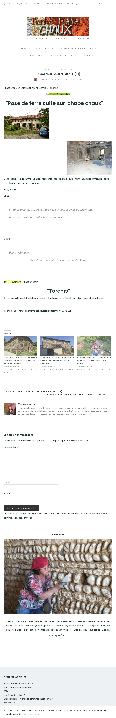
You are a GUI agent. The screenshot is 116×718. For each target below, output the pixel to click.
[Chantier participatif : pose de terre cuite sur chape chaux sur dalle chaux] (94, 346)
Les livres (87, 56)
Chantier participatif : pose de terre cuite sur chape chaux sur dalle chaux (94, 360)
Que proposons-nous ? (63, 56)
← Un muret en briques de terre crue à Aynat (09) (33, 391)
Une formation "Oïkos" (14, 695)
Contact (98, 4)
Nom (7, 482)
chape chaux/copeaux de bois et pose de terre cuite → (79, 394)
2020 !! (7, 691)
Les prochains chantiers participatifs (80, 48)
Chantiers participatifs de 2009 (58, 70)
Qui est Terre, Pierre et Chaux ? (22, 4)
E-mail (8, 493)
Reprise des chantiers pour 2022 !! (20, 683)
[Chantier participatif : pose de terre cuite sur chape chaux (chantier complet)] (57, 346)
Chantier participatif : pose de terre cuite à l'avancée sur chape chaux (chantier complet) (20, 360)
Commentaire (11, 446)
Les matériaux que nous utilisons (33, 48)
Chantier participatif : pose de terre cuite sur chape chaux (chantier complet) (57, 360)
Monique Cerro (49, 79)
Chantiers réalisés (34, 56)
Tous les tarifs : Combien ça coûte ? (67, 4)
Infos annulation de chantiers (17, 687)
